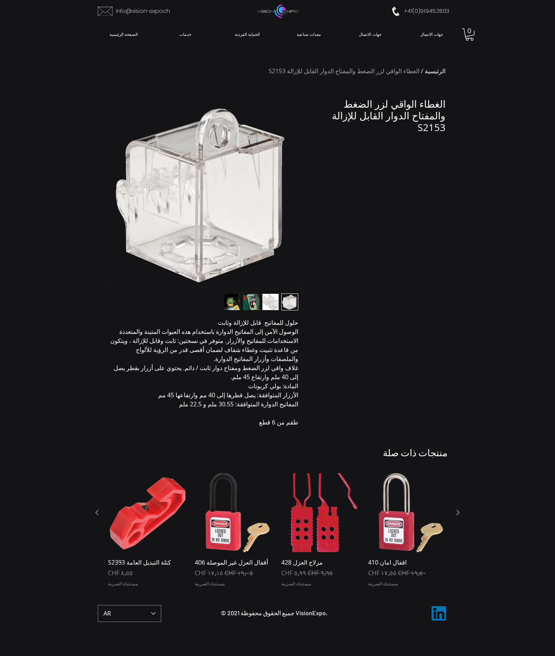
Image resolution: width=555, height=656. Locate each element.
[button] (469, 34)
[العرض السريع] (407, 513)
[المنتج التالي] (97, 512)
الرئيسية (435, 71)
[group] (277, 534)
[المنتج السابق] (457, 512)
